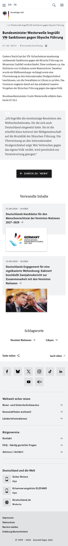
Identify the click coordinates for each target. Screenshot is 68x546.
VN (30, 25)
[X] (29, 371)
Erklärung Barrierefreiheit (15, 531)
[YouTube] (29, 381)
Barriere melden (10, 527)
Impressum (8, 517)
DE (4, 4)
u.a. (59, 64)
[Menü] (62, 5)
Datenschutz (8, 522)
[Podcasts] (40, 381)
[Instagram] (40, 371)
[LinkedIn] (61, 371)
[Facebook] (8, 371)
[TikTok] (51, 371)
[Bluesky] (19, 371)
